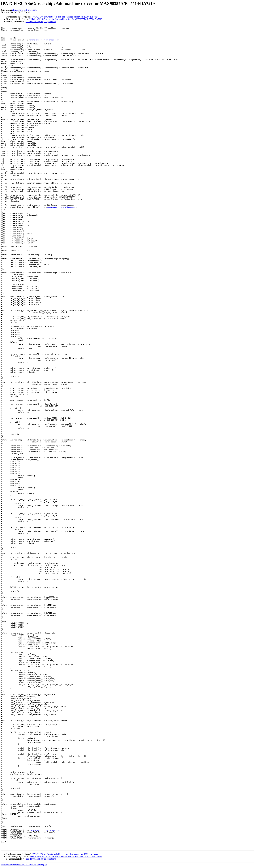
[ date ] (28, 21)
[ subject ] (43, 21)
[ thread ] (35, 21)
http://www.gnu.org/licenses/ (61, 207)
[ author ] (52, 21)
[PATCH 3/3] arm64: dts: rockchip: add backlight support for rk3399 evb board (65, 17)
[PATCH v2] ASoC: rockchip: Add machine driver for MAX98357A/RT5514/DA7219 (65, 19)
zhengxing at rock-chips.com (24, 10)
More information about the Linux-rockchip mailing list (24, 865)
